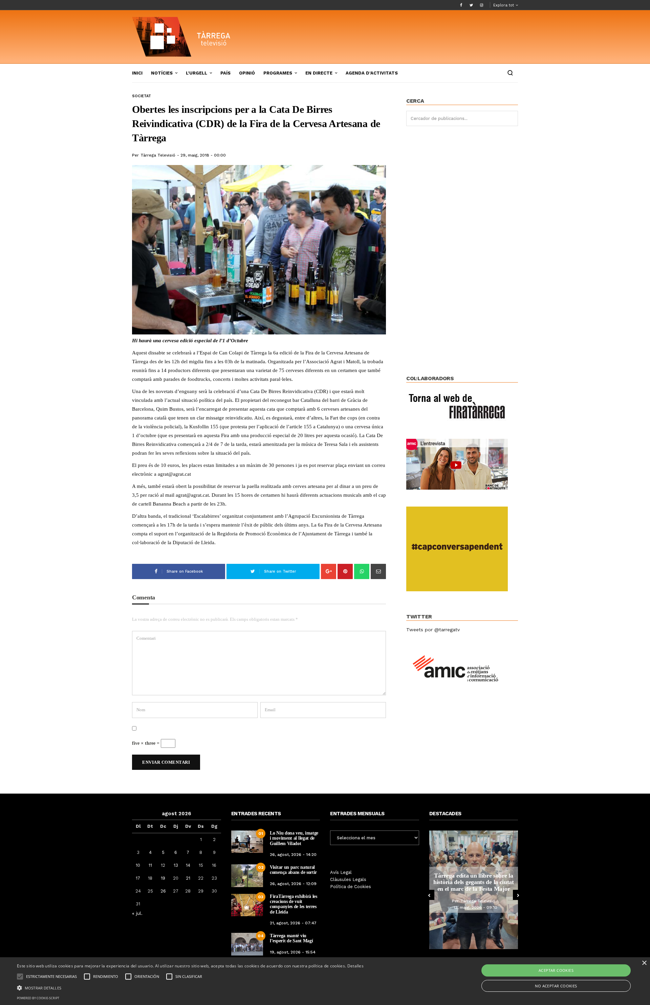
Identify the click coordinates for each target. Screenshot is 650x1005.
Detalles (355, 966)
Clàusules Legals (348, 879)
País (225, 73)
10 (138, 865)
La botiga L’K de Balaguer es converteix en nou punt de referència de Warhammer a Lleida (474, 882)
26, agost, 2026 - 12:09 (293, 883)
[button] (190, 987)
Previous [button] (429, 895)
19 (163, 878)
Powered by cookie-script (38, 998)
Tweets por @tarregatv (433, 629)
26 (163, 891)
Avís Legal (341, 872)
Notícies (162, 73)
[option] (474, 889)
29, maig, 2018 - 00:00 (203, 155)
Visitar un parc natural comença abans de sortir (293, 870)
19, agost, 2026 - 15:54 (293, 952)
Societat (141, 96)
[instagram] (481, 5)
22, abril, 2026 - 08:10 (476, 910)
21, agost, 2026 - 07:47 (293, 923)
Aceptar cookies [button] (556, 970)
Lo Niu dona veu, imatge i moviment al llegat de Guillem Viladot (294, 838)
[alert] (325, 981)
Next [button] (518, 895)
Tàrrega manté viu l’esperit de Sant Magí (291, 938)
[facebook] (461, 5)
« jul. (137, 913)
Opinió (247, 73)
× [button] (644, 963)
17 (138, 878)
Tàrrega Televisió (157, 155)
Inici (137, 73)
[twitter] (471, 5)
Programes (277, 73)
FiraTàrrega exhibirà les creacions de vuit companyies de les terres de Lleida (293, 904)
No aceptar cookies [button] (556, 985)
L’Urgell (196, 73)
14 (188, 865)
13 (176, 865)
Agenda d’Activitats (372, 73)
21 (188, 878)
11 (150, 865)
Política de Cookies (350, 886)
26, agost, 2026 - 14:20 (293, 854)
